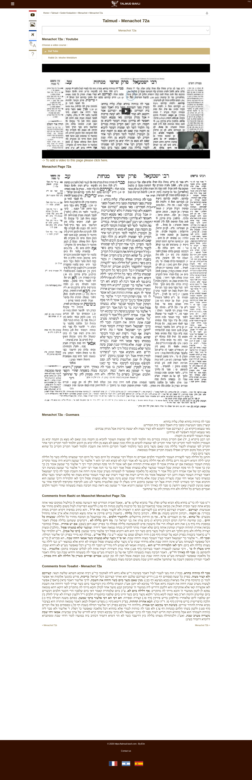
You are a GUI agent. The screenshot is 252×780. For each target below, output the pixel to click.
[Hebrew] (32, 35)
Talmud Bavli (130, 3)
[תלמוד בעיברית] (126, 763)
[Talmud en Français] (113, 763)
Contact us (126, 751)
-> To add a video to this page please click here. (75, 160)
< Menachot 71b (49, 625)
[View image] (32, 25)
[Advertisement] (126, 635)
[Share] (207, 13)
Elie (143, 744)
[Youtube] (32, 15)
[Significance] (32, 54)
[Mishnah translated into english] (32, 45)
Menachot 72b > (202, 625)
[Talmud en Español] (139, 763)
